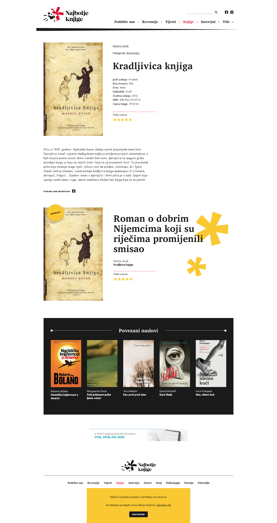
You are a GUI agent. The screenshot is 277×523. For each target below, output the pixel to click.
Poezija (188, 483)
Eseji (159, 483)
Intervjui (208, 22)
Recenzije (150, 22)
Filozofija (203, 483)
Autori (148, 483)
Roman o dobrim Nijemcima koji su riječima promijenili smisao (158, 233)
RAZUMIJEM (138, 514)
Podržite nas (124, 22)
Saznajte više (164, 505)
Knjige (188, 22)
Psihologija (173, 483)
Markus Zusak (121, 46)
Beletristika (133, 53)
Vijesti (170, 22)
